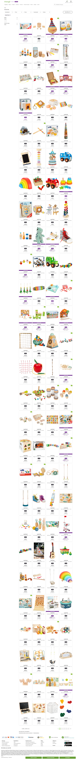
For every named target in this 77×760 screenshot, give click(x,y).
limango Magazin (4, 744)
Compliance (15, 745)
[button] (70, 1)
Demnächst (54, 743)
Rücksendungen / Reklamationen (31, 743)
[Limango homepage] (7, 1)
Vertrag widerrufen (29, 745)
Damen (42, 745)
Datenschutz (16, 744)
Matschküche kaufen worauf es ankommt (25, 732)
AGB (14, 742)
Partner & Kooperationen (6, 745)
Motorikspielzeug (36, 732)
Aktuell (54, 742)
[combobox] (63, 4)
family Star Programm (5, 742)
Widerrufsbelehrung (17, 743)
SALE (5, 24)
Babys (5, 17)
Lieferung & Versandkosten (30, 742)
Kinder (5, 19)
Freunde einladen (4, 743)
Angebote (42, 742)
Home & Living (6, 23)
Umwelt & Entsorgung (29, 744)
